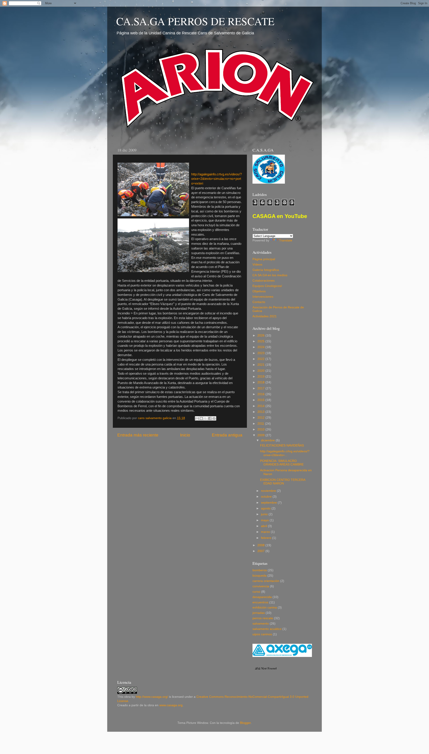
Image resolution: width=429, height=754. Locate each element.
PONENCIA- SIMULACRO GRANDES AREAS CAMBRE (282, 462)
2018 (261, 382)
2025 (261, 341)
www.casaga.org (171, 705)
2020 (261, 370)
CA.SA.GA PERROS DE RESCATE (195, 21)
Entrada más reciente (137, 435)
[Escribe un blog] (201, 418)
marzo (266, 532)
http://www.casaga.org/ (152, 696)
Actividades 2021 (264, 316)
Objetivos (259, 291)
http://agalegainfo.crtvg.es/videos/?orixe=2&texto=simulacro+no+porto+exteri (216, 178)
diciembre (268, 440)
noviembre (269, 490)
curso (256, 591)
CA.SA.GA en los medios (269, 275)
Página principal (263, 259)
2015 (261, 400)
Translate (285, 240)
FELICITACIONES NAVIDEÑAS (282, 445)
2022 (261, 359)
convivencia (260, 586)
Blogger (245, 723)
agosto (266, 508)
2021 (261, 364)
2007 (261, 551)
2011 (261, 423)
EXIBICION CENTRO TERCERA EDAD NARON (282, 481)
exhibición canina (264, 607)
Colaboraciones (263, 280)
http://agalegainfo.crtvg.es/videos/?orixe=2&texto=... (284, 453)
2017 (261, 388)
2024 (261, 347)
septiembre (269, 502)
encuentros (260, 602)
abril (264, 526)
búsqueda (259, 575)
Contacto (258, 302)
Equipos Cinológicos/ (267, 286)
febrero (266, 538)
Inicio (185, 435)
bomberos (259, 570)
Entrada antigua (227, 435)
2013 (261, 411)
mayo (265, 520)
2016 (261, 394)
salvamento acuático (267, 629)
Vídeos (257, 264)
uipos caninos (262, 634)
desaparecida (262, 597)
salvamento (260, 623)
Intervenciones (262, 296)
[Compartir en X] (205, 418)
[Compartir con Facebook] (210, 418)
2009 (261, 435)
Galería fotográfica (265, 270)
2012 (261, 417)
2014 (261, 406)
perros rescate (262, 618)
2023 (261, 353)
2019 (261, 376)
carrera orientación (265, 581)
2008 (261, 545)
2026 (261, 335)
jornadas (258, 613)
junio (265, 514)
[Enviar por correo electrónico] (197, 418)
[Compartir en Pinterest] (214, 418)
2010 (261, 429)
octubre (267, 496)
